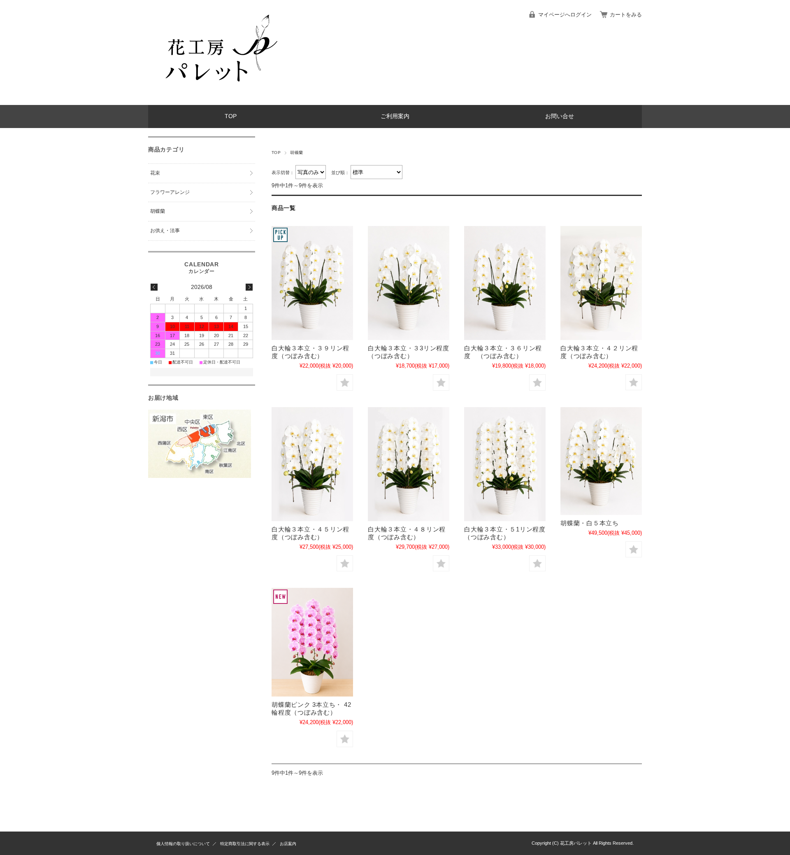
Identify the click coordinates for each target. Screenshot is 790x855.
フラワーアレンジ (170, 192)
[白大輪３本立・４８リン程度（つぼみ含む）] (408, 464)
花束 (155, 173)
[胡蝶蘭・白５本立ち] (601, 461)
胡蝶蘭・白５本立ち (589, 523)
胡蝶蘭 (157, 211)
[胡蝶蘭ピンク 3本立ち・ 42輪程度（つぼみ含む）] (312, 642)
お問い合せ (559, 116)
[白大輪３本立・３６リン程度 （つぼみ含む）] (505, 283)
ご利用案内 (395, 116)
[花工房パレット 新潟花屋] (218, 98)
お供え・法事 (165, 230)
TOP (231, 116)
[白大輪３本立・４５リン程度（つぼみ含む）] (312, 464)
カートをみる (626, 15)
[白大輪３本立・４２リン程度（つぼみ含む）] (601, 283)
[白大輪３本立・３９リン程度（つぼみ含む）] (312, 283)
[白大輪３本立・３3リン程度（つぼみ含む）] (408, 283)
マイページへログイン (565, 15)
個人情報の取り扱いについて (183, 843)
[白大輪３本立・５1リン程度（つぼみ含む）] (505, 464)
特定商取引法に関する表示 (245, 843)
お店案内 (288, 843)
